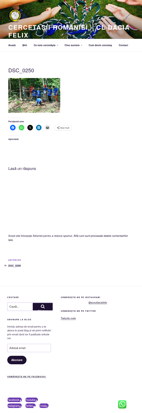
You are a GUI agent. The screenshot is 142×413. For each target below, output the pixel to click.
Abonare (17, 360)
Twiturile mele (68, 318)
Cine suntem (72, 45)
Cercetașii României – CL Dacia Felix (69, 31)
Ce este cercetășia (44, 45)
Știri (24, 45)
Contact (123, 45)
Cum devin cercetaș (100, 45)
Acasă (12, 45)
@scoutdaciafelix (97, 302)
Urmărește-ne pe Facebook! (26, 376)
